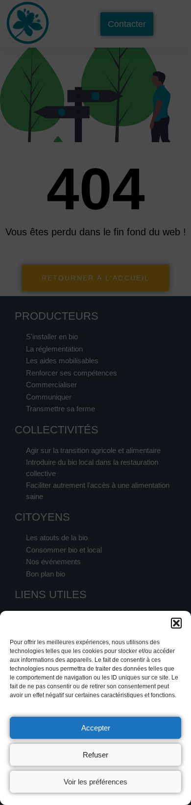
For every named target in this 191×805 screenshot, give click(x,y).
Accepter (95, 728)
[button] (176, 623)
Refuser (95, 755)
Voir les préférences (95, 782)
